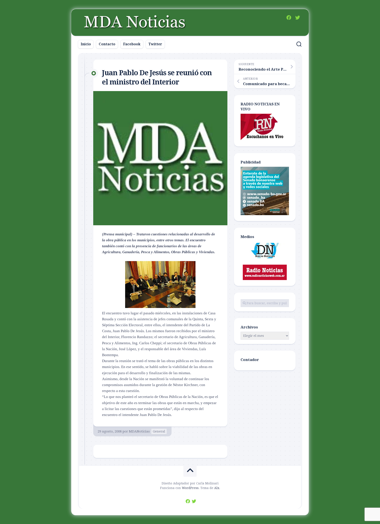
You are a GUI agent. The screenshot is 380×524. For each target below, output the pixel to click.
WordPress (190, 488)
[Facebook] (288, 17)
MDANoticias (139, 431)
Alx (216, 488)
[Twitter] (297, 17)
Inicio (86, 44)
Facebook (132, 44)
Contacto (107, 44)
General (159, 431)
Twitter (155, 44)
